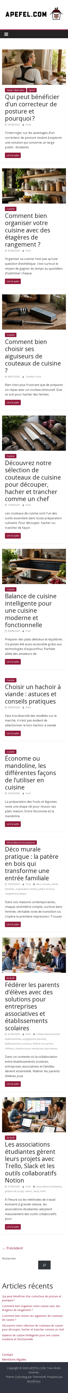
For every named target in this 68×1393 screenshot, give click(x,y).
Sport (32, 90)
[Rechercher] (44, 1265)
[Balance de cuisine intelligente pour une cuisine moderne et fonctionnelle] (34, 551)
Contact (7, 1355)
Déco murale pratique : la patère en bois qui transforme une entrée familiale (31, 863)
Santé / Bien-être (15, 90)
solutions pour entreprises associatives (36, 1048)
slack (36, 1191)
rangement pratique (15, 893)
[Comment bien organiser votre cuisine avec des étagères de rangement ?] (34, 171)
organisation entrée (26, 889)
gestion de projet (14, 1191)
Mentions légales (14, 1359)
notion (28, 1191)
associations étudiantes (49, 1186)
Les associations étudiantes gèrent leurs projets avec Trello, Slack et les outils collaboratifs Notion (30, 1162)
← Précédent (12, 1248)
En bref (10, 978)
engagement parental (34, 1039)
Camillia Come (33, 376)
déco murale (43, 884)
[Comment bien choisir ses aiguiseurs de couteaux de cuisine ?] (34, 297)
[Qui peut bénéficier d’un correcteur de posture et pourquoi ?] (34, 52)
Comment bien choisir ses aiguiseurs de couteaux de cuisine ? (33, 356)
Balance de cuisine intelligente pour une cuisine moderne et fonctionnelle (30, 610)
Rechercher (9, 1258)
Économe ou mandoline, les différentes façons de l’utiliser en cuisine (30, 772)
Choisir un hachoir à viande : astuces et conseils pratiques (33, 694)
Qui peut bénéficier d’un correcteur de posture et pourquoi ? (32, 107)
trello (43, 1191)
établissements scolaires (18, 1043)
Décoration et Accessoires (21, 842)
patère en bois (46, 889)
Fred (28, 124)
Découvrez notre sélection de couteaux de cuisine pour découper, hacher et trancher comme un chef (33, 481)
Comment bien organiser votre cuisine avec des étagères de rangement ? (27, 230)
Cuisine (11, 208)
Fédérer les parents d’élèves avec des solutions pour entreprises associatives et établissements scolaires (32, 1006)
